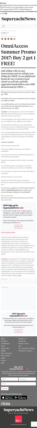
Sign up (18, 226)
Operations (5, 348)
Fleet (3, 346)
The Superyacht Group (26, 348)
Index (3, 358)
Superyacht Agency (25, 351)
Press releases (6, 353)
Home (3, 339)
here (19, 275)
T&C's (20, 346)
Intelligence (5, 355)
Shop (2, 363)
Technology (5, 343)
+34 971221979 (25, 192)
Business (4, 341)
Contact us (22, 339)
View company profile (8, 232)
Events (3, 360)
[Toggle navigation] (3, 26)
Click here (4, 259)
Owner (3, 351)
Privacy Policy (23, 343)
